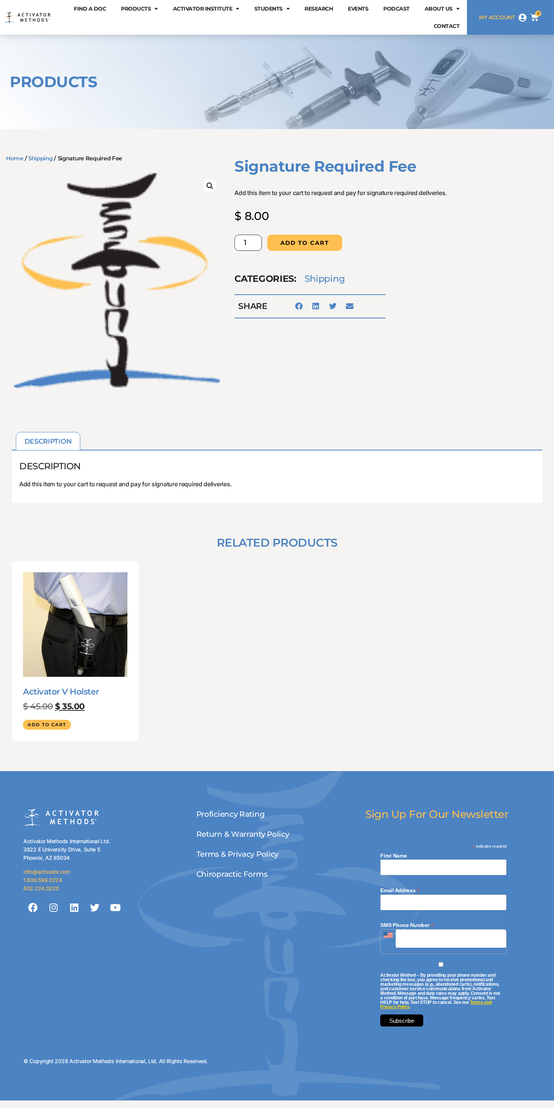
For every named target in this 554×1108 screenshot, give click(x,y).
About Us (439, 8)
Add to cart (304, 242)
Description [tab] (48, 441)
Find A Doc (90, 8)
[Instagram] (53, 907)
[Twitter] (94, 907)
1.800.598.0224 (42, 880)
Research (319, 8)
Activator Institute (203, 8)
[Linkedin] (73, 907)
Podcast (396, 8)
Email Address (400, 890)
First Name (393, 855)
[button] (210, 186)
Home (14, 158)
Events (358, 8)
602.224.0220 (41, 888)
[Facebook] (32, 907)
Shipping (40, 158)
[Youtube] (115, 907)
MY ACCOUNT (497, 17)
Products (136, 8)
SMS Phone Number (407, 925)
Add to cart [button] (47, 724)
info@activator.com (46, 871)
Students (268, 8)
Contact (447, 26)
